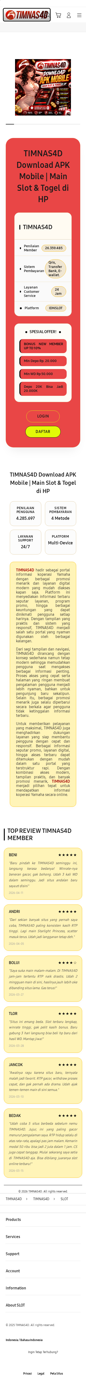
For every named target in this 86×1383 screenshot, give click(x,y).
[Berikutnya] (81, 87)
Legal (41, 1373)
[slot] (14, 14)
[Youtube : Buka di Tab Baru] (57, 1363)
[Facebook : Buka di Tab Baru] (29, 1363)
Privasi (27, 1373)
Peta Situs (56, 1373)
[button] (58, 15)
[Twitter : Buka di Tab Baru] (38, 1363)
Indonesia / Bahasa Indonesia (24, 1340)
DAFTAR (43, 431)
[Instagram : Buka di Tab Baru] (48, 1363)
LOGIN (43, 416)
